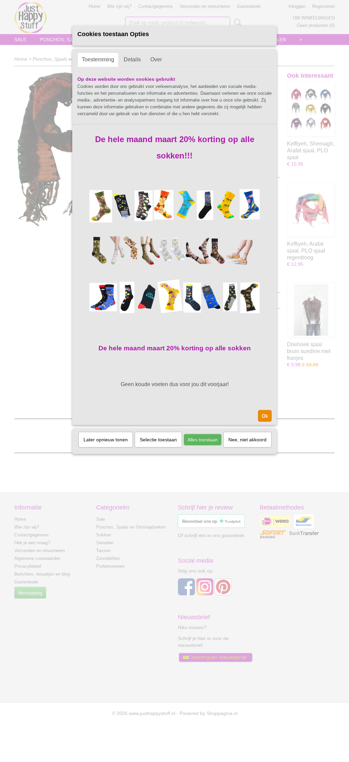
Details (132, 59)
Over (156, 59)
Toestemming (98, 59)
